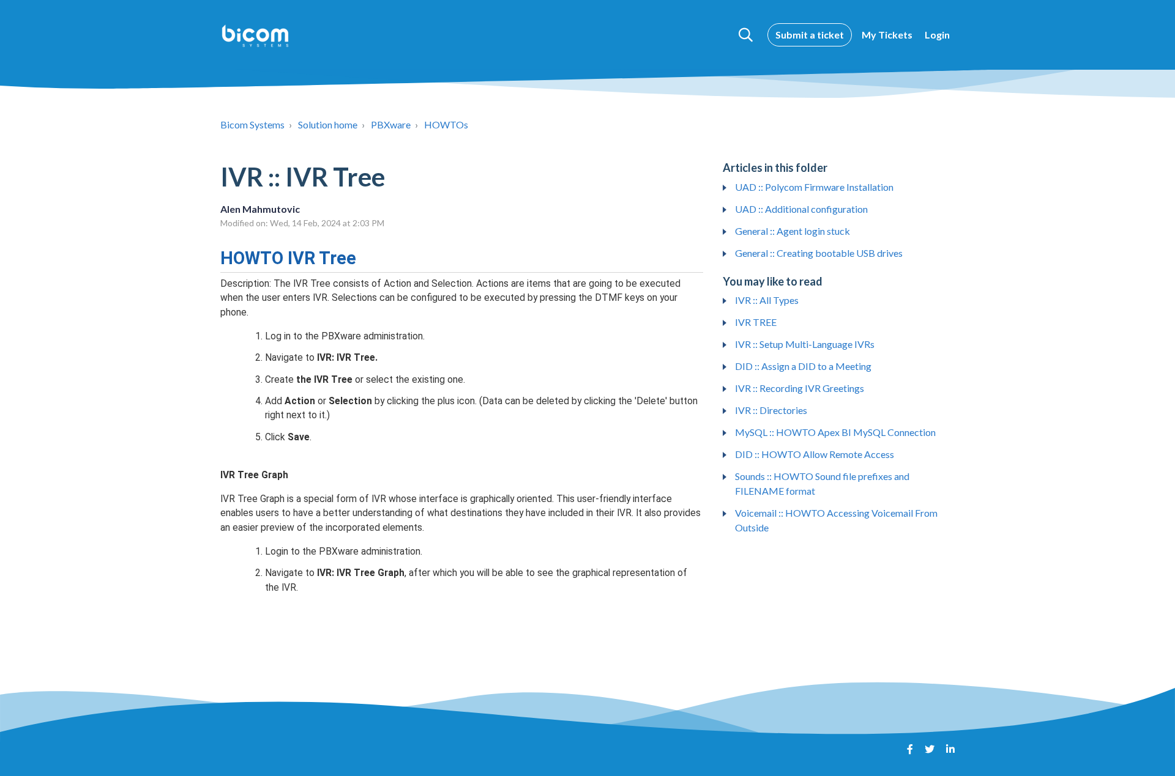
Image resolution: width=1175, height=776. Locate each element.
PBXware (391, 124)
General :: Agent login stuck (792, 231)
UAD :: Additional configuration (801, 209)
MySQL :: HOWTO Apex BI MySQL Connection (835, 432)
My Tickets (887, 34)
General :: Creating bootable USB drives (819, 253)
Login (937, 34)
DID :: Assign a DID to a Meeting (803, 366)
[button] (746, 35)
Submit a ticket (809, 34)
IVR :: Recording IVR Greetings (799, 388)
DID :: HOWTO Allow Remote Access (814, 454)
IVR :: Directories (771, 410)
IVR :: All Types (767, 300)
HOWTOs (446, 124)
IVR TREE (756, 322)
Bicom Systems (252, 124)
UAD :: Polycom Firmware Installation (814, 187)
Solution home (327, 124)
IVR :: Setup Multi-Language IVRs (805, 344)
